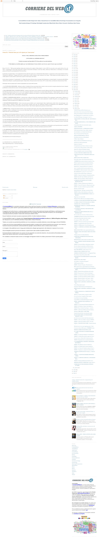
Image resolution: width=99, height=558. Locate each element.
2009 (74, 84)
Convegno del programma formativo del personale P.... (84, 247)
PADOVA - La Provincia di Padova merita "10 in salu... (84, 321)
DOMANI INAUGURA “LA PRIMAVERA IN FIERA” (83, 128)
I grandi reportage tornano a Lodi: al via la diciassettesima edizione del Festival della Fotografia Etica (23, 37)
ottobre (75, 94)
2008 (74, 86)
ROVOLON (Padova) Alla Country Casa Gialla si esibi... (84, 239)
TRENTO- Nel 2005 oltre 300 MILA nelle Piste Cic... (83, 176)
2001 (74, 373)
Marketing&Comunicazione (77, 463)
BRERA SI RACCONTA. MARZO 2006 (81, 157)
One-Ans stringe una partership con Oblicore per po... (83, 246)
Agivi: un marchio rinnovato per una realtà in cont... (83, 168)
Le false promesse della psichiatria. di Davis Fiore (83, 147)
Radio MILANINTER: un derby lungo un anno (82, 249)
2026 (74, 54)
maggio (75, 103)
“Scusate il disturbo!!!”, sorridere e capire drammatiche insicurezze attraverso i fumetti (85, 396)
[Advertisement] (49, 28)
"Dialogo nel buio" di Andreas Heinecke (81, 234)
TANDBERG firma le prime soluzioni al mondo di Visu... (84, 161)
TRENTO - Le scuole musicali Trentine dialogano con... (84, 304)
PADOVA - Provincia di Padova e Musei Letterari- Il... (83, 178)
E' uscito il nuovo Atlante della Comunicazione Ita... (83, 338)
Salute (73, 473)
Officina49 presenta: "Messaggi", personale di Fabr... (83, 190)
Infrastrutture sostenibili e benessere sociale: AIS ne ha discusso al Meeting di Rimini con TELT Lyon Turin (24, 39)
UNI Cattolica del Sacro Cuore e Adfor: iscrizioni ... (83, 130)
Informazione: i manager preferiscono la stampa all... (83, 166)
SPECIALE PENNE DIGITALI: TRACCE (81, 135)
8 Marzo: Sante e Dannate (79, 138)
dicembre (76, 91)
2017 (74, 70)
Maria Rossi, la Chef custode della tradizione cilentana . (85, 419)
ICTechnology (74, 462)
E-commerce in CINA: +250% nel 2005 (81, 220)
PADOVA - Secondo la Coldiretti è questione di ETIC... (84, 186)
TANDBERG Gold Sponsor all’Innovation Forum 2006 (84, 216)
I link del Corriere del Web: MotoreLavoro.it (82, 110)
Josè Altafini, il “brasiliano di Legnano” (81, 261)
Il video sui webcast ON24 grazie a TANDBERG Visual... (84, 328)
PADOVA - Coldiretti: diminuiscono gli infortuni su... (83, 183)
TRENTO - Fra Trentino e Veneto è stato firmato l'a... (83, 306)
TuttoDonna (74, 471)
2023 (74, 60)
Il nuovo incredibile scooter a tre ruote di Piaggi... (83, 151)
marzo (75, 107)
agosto (75, 98)
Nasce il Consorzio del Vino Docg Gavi (81, 133)
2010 (74, 82)
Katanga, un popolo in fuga (79, 188)
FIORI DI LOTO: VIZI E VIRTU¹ (80, 259)
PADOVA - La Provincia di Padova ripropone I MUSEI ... (84, 319)
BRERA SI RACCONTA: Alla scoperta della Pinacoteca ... (84, 230)
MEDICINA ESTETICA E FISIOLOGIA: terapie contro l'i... (84, 362)
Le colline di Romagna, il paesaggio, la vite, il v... (83, 117)
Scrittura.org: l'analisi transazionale (80, 142)
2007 (74, 88)
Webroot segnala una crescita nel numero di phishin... (84, 162)
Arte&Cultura (74, 450)
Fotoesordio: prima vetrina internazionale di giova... (83, 159)
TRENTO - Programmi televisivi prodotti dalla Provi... (84, 339)
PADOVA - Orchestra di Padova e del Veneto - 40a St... (84, 278)
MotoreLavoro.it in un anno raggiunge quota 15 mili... (84, 326)
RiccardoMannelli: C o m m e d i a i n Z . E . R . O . (83, 171)
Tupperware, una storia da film (79, 196)
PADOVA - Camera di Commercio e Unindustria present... (84, 175)
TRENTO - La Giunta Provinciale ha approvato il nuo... (84, 336)
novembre (76, 93)
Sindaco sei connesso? (78, 144)
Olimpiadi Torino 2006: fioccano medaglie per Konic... (84, 198)
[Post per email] (29, 149)
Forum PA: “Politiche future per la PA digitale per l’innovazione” (19, 52)
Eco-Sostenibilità (75, 453)
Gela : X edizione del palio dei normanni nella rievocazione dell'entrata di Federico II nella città (22, 35)
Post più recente (5, 187)
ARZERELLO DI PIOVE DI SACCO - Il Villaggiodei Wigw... (85, 253)
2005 (74, 369)
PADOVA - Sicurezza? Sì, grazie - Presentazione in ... (83, 264)
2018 (74, 68)
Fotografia (74, 459)
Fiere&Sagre (74, 456)
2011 (74, 81)
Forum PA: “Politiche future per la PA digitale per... (83, 286)
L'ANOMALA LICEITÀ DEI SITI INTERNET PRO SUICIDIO (85, 200)
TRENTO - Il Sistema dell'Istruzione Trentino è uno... (83, 360)
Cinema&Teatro (75, 451)
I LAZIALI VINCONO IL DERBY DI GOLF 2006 (83, 152)
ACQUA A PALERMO (78, 126)
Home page (35, 187)
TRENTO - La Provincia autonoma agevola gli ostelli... (84, 221)
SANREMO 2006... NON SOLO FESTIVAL (82, 203)
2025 (74, 56)
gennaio (76, 367)
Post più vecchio (65, 187)
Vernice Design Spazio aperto (79, 284)
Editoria (73, 454)
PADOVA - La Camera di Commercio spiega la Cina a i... (84, 348)
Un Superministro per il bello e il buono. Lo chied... (83, 145)
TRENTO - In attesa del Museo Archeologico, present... (84, 244)
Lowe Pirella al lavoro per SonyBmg (80, 298)
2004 (74, 371)
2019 (74, 67)
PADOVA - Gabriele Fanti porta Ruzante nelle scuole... (84, 271)
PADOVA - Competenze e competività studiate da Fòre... (84, 349)
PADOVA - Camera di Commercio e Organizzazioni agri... (84, 185)
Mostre (73, 467)
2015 (74, 74)
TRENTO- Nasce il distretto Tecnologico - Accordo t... (84, 308)
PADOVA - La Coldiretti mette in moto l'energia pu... (83, 346)
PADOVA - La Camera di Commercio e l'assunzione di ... (84, 334)
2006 (74, 89)
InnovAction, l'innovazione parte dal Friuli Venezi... (83, 111)
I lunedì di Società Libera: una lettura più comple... (83, 313)
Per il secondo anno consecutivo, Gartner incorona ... (83, 214)
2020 (74, 65)
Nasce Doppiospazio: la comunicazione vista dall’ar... (84, 115)
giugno (75, 101)
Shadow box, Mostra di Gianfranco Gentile (82, 149)
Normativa (74, 470)
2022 (74, 61)
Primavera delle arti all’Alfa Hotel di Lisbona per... (83, 140)
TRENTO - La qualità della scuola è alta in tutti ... (83, 223)
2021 (74, 63)
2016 (74, 72)
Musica (73, 468)
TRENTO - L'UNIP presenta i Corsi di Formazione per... (84, 225)
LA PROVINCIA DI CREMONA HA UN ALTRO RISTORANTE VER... (82, 181)
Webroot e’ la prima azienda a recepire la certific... (83, 294)
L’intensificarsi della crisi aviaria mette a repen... (83, 125)
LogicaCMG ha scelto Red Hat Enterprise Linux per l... (84, 299)
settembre (76, 96)
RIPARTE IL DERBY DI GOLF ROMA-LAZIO (82, 329)
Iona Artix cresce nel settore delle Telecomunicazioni (83, 318)
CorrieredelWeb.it (75, 447)
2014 (74, 75)
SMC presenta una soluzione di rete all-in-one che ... (83, 164)
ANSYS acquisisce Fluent (78, 263)
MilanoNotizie (74, 465)
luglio (75, 100)
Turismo (73, 474)
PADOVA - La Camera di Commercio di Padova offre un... (84, 274)
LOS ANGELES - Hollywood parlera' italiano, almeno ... (84, 169)
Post (5, 195)
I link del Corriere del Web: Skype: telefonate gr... (83, 173)
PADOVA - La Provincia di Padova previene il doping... (84, 309)
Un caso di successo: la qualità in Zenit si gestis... (83, 296)
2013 (74, 77)
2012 (74, 79)
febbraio (76, 108)
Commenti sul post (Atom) (11, 189)
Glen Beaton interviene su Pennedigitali (81, 137)
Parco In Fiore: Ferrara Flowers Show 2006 (82, 254)
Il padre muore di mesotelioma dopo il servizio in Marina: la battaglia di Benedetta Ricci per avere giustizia (25, 40)
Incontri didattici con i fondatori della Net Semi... (83, 132)
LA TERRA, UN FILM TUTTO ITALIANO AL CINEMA (84, 202)
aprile (75, 105)
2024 (74, 58)
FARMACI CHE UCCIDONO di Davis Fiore (82, 251)
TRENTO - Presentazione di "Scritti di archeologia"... (83, 273)
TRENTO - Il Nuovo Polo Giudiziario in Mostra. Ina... (84, 192)
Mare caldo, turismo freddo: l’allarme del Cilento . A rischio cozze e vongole (85, 412)
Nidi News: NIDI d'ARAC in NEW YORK (81, 311)
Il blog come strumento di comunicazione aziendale (83, 113)
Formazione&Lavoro (76, 457)
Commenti (6, 198)
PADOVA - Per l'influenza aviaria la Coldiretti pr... (83, 344)
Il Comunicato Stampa (76, 460)
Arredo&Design (75, 448)
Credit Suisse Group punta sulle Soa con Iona (82, 218)
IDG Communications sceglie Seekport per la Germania (84, 266)
